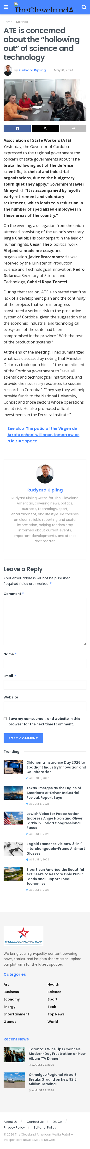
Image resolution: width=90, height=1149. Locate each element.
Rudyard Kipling (32, 70)
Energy (9, 1006)
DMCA (57, 1121)
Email (10, 675)
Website (11, 697)
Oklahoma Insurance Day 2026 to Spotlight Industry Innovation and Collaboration (56, 767)
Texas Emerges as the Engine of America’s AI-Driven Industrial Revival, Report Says (53, 793)
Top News (56, 1014)
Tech (52, 1006)
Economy (12, 999)
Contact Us (35, 1121)
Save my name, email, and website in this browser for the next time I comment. (44, 721)
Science (22, 22)
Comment (14, 593)
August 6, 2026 (39, 890)
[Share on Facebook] (17, 128)
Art (6, 984)
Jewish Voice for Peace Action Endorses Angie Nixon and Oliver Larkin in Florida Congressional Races (54, 820)
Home (8, 22)
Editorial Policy (45, 1127)
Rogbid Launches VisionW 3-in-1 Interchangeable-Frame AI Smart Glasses (55, 848)
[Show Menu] (6, 7)
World (53, 1021)
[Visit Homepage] (45, 7)
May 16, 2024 (63, 70)
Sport (53, 999)
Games (10, 1021)
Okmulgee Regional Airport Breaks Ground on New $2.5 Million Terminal (53, 1079)
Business (11, 991)
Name (10, 654)
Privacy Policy (14, 1127)
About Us (11, 1121)
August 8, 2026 (39, 834)
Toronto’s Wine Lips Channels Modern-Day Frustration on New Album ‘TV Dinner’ (57, 1054)
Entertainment (16, 1014)
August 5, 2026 (39, 804)
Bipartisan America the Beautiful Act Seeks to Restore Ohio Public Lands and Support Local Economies (55, 876)
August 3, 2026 (39, 778)
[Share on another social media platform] (73, 128)
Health (53, 984)
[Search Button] (84, 7)
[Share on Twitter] (45, 128)
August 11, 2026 (39, 859)
